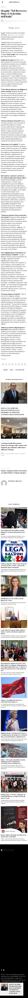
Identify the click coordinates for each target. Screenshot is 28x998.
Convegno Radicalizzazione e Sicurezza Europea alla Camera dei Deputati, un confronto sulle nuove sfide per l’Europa (14, 446)
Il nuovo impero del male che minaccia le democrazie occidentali (13, 836)
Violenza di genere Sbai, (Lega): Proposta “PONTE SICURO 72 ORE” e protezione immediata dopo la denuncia (14, 565)
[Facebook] (3, 364)
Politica (3, 7)
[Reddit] (22, 364)
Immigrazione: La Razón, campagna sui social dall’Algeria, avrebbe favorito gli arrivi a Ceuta (13, 796)
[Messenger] (6, 364)
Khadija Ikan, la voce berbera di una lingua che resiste (12, 599)
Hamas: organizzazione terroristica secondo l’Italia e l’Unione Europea (14, 472)
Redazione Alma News (15, 481)
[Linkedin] (15, 364)
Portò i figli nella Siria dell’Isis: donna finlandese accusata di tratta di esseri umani (13, 532)
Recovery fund (20, 370)
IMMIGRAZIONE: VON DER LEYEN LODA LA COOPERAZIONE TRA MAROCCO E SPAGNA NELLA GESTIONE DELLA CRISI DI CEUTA (14, 735)
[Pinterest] (12, 364)
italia (11, 370)
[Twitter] (9, 364)
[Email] (25, 364)
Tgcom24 (3, 359)
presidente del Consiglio (17, 35)
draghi (5, 370)
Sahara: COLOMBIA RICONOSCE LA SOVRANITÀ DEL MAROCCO (11, 701)
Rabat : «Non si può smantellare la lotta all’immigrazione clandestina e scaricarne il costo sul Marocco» (13, 761)
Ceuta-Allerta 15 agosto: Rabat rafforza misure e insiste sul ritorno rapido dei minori (13, 632)
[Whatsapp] (19, 364)
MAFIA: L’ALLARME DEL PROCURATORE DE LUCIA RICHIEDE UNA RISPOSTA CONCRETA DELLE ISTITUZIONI (12, 411)
